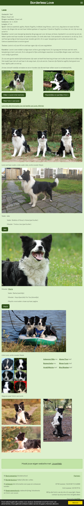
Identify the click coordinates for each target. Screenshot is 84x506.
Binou (61, 363)
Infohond (9, 484)
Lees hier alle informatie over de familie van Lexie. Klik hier (23, 106)
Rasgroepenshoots (12, 490)
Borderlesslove (11, 480)
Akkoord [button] (75, 503)
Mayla (10, 289)
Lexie (66, 363)
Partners (77, 476)
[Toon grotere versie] (17, 80)
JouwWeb (57, 464)
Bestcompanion (11, 476)
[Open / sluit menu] (81, 2)
